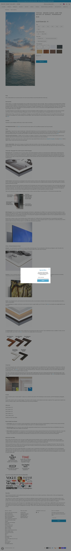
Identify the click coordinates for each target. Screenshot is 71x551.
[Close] (49, 269)
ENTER (43, 280)
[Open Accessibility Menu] (2, 548)
